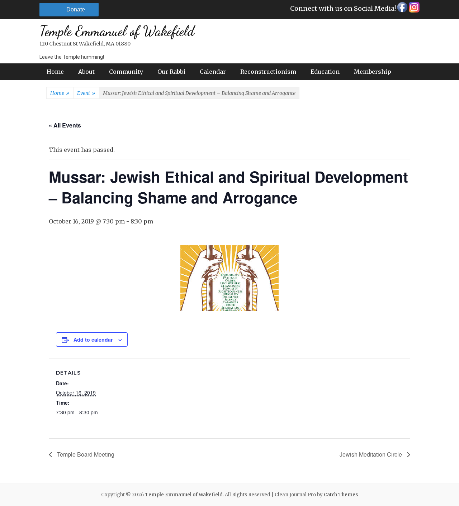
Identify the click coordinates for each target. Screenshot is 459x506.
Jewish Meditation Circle (371, 454)
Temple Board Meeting (85, 454)
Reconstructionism (268, 71)
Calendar (213, 71)
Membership (372, 71)
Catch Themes (341, 495)
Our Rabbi (171, 71)
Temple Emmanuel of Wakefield (116, 31)
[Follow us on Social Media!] (402, 9)
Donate (75, 9)
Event (86, 93)
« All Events (65, 125)
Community (126, 71)
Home (55, 71)
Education (325, 71)
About (86, 71)
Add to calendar (93, 339)
